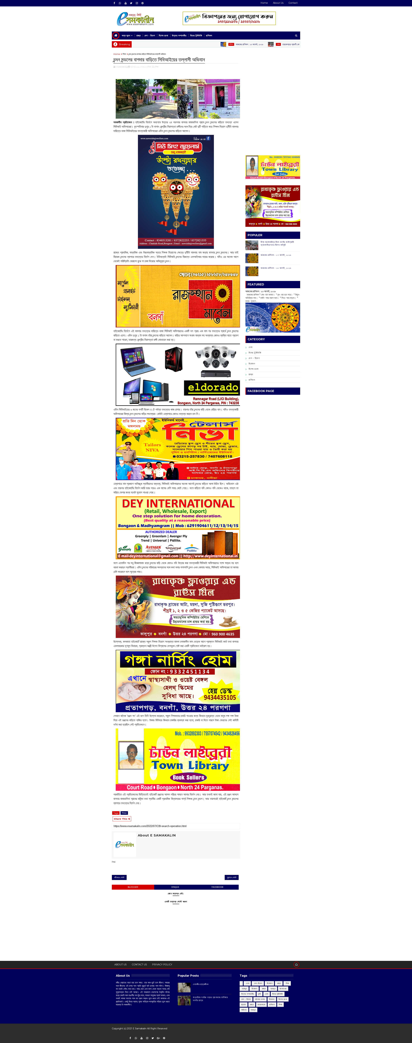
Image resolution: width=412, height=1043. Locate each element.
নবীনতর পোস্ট (119, 877)
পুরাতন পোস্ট (231, 877)
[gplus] (158, 1038)
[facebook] (114, 3)
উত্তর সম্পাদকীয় (179, 35)
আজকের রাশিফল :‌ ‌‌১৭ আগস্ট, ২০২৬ (276, 255)
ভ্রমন (243, 1004)
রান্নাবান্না (261, 1004)
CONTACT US (139, 964)
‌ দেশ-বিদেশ (257, 983)
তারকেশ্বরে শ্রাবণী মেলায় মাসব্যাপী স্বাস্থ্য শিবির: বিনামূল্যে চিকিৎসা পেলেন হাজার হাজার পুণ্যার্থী (270, 44)
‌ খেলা (247, 983)
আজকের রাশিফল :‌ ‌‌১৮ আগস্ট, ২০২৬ (276, 268)
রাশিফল (209, 35)
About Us (278, 2)
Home (264, 2)
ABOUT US (120, 964)
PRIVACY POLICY (162, 964)
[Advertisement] (272, 74)
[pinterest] (142, 3)
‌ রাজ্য (231, 44)
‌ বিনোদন (269, 983)
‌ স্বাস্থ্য (244, 988)
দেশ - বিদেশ (150, 35)
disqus (175, 887)
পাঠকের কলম (260, 999)
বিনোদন (252, 363)
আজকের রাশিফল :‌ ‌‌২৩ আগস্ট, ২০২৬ (202, 44)
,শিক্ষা (157, 66)
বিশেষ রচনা (163, 35)
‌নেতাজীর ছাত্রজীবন (201, 984)
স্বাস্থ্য (253, 1010)
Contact (293, 2)
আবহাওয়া (283, 988)
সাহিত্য (244, 1010)
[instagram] (136, 3)
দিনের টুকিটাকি (196, 35)
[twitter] (131, 3)
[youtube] (125, 3)
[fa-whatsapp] (119, 3)
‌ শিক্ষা (287, 983)
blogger (133, 887)
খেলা (251, 347)
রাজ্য (138, 35)
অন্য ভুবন (126, 35)
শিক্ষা (124, 54)
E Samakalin (139, 1028)
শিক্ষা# (124, 813)
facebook (217, 887)
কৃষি (259, 994)
